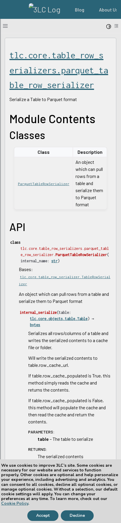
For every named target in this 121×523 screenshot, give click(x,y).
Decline (77, 515)
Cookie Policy (14, 503)
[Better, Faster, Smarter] (44, 9)
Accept (43, 515)
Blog (79, 9)
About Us (108, 9)
